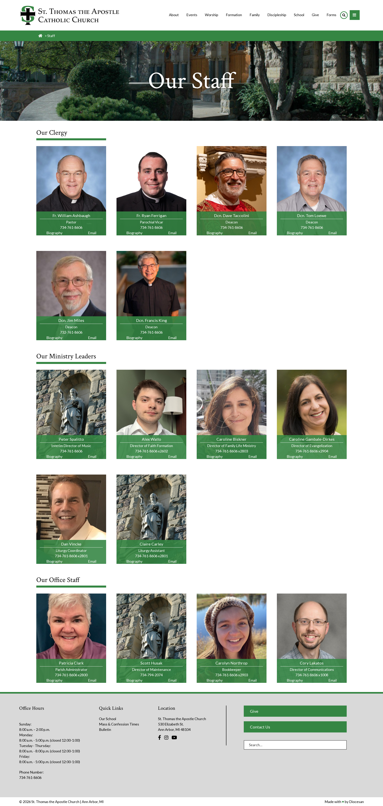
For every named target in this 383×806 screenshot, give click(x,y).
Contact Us (260, 726)
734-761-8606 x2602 (151, 451)
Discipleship (276, 15)
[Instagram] (166, 737)
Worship (211, 15)
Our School (107, 719)
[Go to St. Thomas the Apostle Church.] (40, 35)
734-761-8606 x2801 (71, 556)
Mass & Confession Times (119, 724)
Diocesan (356, 801)
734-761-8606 (71, 227)
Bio (54, 233)
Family (255, 15)
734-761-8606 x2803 (231, 451)
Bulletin (105, 729)
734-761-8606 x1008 (311, 675)
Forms (331, 15)
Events (191, 15)
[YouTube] (174, 737)
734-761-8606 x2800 (71, 675)
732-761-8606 (71, 332)
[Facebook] (159, 737)
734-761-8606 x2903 (231, 675)
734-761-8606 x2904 (311, 451)
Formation (234, 15)
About (174, 15)
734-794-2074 (151, 675)
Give (315, 15)
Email (92, 233)
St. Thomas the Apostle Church (55, 801)
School (299, 15)
